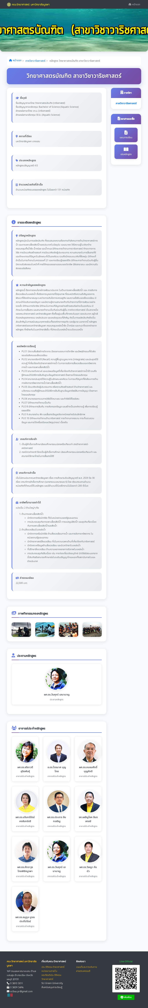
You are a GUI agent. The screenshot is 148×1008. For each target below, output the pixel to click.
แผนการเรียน (126, 137)
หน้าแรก (135, 4)
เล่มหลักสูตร (126, 154)
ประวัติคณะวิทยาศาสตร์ (52, 967)
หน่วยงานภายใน (49, 971)
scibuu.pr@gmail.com (21, 991)
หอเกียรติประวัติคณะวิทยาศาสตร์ (51, 977)
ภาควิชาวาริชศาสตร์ (35, 61)
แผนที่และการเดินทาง (86, 967)
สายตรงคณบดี (83, 971)
